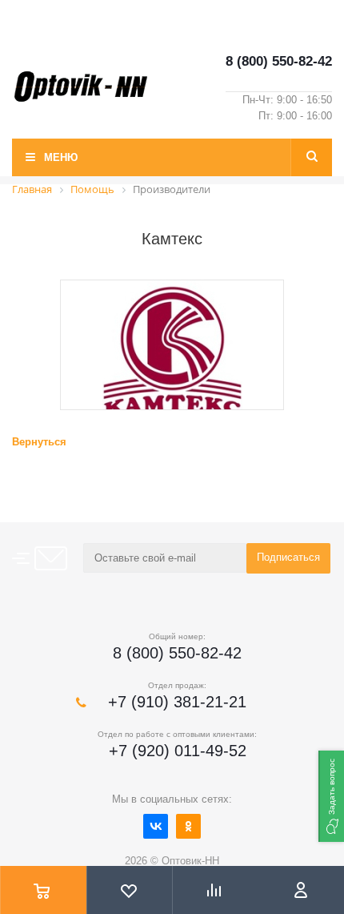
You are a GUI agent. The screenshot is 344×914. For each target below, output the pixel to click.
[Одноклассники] (188, 826)
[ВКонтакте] (155, 826)
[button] (331, 796)
